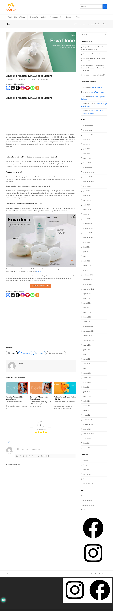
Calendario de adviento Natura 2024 (94, 75)
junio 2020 (86, 354)
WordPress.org (85, 510)
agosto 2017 (87, 429)
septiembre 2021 (88, 289)
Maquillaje (86, 469)
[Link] (41, 456)
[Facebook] (8, 88)
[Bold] (17, 456)
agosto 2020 (87, 345)
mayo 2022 (86, 256)
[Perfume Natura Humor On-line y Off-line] (65, 388)
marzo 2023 (87, 209)
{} (44, 456)
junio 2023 (86, 195)
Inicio (75, 24)
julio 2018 (86, 387)
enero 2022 (86, 270)
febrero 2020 (87, 373)
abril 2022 (86, 261)
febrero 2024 (87, 163)
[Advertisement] (41, 117)
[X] (13, 88)
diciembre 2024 (88, 125)
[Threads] (18, 88)
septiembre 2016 (88, 434)
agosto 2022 (87, 242)
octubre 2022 (87, 233)
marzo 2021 (87, 312)
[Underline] (23, 456)
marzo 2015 (87, 448)
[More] (37, 88)
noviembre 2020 (88, 331)
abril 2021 (86, 307)
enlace (38, 271)
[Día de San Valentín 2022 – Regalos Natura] (17, 388)
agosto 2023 (87, 186)
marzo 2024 (87, 158)
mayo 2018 (86, 396)
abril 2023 (86, 205)
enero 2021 (86, 322)
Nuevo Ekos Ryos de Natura (92, 54)
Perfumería (86, 474)
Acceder (83, 496)
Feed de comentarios (87, 505)
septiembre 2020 (88, 340)
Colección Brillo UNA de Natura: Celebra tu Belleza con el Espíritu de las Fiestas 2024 (94, 68)
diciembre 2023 (88, 167)
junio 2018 (86, 392)
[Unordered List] (32, 456)
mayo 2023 (86, 200)
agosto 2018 (87, 382)
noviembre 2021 (88, 280)
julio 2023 (86, 191)
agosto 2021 (87, 293)
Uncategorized (88, 483)
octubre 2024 (87, 130)
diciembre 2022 (88, 224)
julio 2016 (86, 443)
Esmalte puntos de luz (98, 574)
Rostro (85, 479)
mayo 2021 (86, 303)
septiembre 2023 (88, 181)
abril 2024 (86, 153)
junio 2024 (86, 149)
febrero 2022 (87, 265)
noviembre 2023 (88, 172)
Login (8, 442)
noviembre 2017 (88, 424)
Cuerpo (32, 79)
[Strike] (26, 456)
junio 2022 (86, 251)
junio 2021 (86, 298)
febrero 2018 (87, 410)
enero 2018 (86, 415)
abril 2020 (86, 364)
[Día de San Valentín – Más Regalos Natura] (41, 388)
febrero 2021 (87, 317)
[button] (12, 353)
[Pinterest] (27, 88)
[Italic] (20, 456)
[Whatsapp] (32, 88)
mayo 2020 (86, 359)
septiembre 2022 (88, 237)
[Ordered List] (29, 456)
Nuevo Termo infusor (96, 87)
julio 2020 (86, 350)
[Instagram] (22, 88)
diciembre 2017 (88, 420)
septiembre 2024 (88, 135)
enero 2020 (86, 378)
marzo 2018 (87, 406)
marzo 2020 (87, 368)
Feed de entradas (86, 500)
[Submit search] (105, 35)
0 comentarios (44, 79)
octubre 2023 (87, 177)
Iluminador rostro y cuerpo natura (17, 574)
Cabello (85, 460)
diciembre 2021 (88, 275)
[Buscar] (105, 6)
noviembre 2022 (88, 228)
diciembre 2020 (88, 326)
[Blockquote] (35, 456)
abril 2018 (86, 401)
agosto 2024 (87, 139)
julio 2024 (86, 144)
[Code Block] (38, 456)
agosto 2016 (87, 438)
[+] (47, 456)
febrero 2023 (87, 214)
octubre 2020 (87, 336)
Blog (80, 24)
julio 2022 (86, 247)
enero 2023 (86, 219)
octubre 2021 (87, 284)
